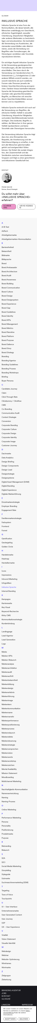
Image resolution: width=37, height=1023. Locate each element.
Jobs (4, 993)
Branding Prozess (9, 369)
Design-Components (10, 466)
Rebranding (6, 846)
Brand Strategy (8, 352)
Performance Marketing (11, 818)
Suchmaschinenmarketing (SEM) (15, 882)
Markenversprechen (10, 749)
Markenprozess (8, 729)
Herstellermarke (8, 563)
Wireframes (6, 963)
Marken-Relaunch (9, 660)
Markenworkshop (9, 761)
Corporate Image (9, 441)
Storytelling (6, 870)
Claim (4, 393)
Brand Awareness (9, 280)
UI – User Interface (9, 907)
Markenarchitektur (9, 668)
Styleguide (6, 874)
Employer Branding (9, 506)
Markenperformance (10, 720)
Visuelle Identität (8, 943)
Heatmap (5, 559)
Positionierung (7, 830)
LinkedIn (6, 1005)
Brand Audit (6, 275)
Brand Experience (9, 304)
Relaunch (5, 850)
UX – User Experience (11, 927)
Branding (5, 356)
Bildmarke (6, 255)
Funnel (4, 530)
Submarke (6, 878)
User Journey (7, 919)
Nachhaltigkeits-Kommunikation (15, 789)
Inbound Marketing (9, 579)
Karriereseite (7, 603)
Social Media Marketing (11, 866)
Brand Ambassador (9, 267)
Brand (4, 263)
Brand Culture (7, 292)
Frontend (5, 526)
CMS (4, 405)
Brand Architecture (9, 271)
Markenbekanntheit (10, 680)
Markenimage (7, 700)
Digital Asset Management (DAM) (15, 482)
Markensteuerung (9, 741)
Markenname (7, 712)
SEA (3, 858)
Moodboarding (8, 777)
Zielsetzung (6, 979)
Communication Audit (10, 413)
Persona (5, 822)
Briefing (5, 377)
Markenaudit (7, 672)
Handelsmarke (7, 555)
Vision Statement (9, 939)
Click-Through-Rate (9, 397)
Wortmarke (6, 967)
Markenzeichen (8, 765)
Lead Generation (8, 640)
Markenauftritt (7, 676)
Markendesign (7, 688)
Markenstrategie (8, 745)
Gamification (7, 538)
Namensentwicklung (10, 793)
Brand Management (10, 324)
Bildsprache (6, 259)
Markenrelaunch (8, 733)
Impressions (6, 575)
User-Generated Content (12, 915)
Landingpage (7, 631)
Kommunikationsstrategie (12, 619)
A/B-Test (5, 227)
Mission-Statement (9, 773)
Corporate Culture (9, 429)
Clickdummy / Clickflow (11, 401)
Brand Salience (8, 344)
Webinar (5, 955)
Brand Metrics (7, 328)
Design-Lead (7, 470)
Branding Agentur (9, 360)
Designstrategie (8, 474)
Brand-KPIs (6, 320)
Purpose (5, 838)
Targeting (5, 890)
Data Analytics (7, 458)
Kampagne (6, 599)
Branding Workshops (10, 373)
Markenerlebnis (8, 692)
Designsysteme (8, 478)
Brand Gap (6, 308)
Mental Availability (9, 769)
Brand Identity (7, 316)
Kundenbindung (8, 623)
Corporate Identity (9, 437)
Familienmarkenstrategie (11, 518)
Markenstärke (7, 737)
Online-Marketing (9, 810)
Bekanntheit (6, 251)
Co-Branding (7, 409)
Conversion (6, 421)
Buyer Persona (7, 381)
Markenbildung (8, 684)
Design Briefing (8, 462)
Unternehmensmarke (10, 911)
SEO (3, 862)
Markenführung (8, 696)
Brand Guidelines (9, 312)
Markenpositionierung (11, 725)
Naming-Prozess (8, 801)
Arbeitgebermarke (9, 235)
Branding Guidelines (10, 364)
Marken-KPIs (7, 656)
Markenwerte (7, 757)
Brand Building (7, 284)
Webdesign (6, 951)
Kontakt (6, 996)
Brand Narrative (8, 332)
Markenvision (7, 753)
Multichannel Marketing (11, 781)
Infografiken (6, 583)
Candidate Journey (9, 389)
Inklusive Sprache (9, 587)
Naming (5, 797)
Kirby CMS (6, 615)
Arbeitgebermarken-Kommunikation (16, 239)
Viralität (5, 935)
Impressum (27, 1005)
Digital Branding (8, 486)
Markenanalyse (8, 664)
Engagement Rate (9, 510)
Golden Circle (7, 547)
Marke (4, 652)
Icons (4, 571)
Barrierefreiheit (8, 247)
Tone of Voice (7, 895)
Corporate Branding (10, 425)
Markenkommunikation (11, 708)
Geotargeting (7, 542)
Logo (4, 644)
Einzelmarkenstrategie (11, 502)
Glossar (5, 16)
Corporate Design (9, 433)
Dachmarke (6, 453)
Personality (6, 826)
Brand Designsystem (10, 300)
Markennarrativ (8, 716)
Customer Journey (9, 445)
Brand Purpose (8, 340)
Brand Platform (8, 336)
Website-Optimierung (10, 959)
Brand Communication (11, 288)
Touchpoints (7, 899)
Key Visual (6, 607)
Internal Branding (9, 591)
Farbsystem (6, 522)
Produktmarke (7, 834)
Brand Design (7, 296)
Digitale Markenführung (11, 494)
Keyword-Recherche (10, 611)
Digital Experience (9, 490)
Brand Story (6, 348)
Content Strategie (9, 417)
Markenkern (7, 704)
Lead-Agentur (7, 636)
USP (3, 923)
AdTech (5, 231)
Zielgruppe (6, 975)
